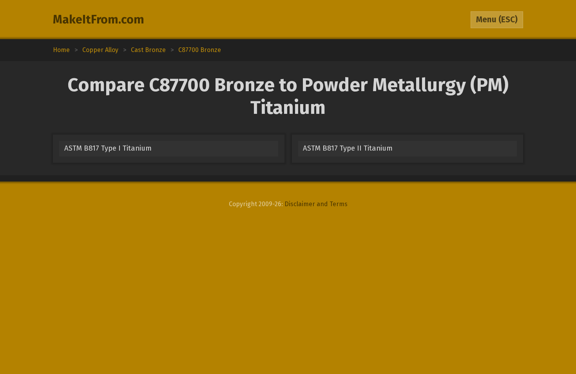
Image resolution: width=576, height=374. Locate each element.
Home (61, 50)
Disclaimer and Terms (316, 204)
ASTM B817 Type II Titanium (348, 148)
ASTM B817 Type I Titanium (108, 148)
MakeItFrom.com (98, 20)
